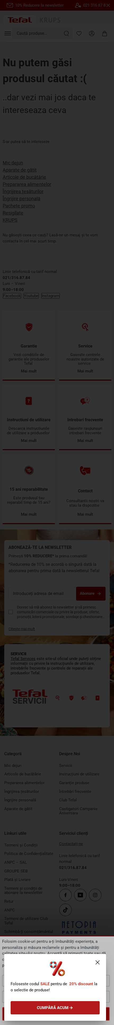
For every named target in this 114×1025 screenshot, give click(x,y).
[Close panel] (97, 962)
